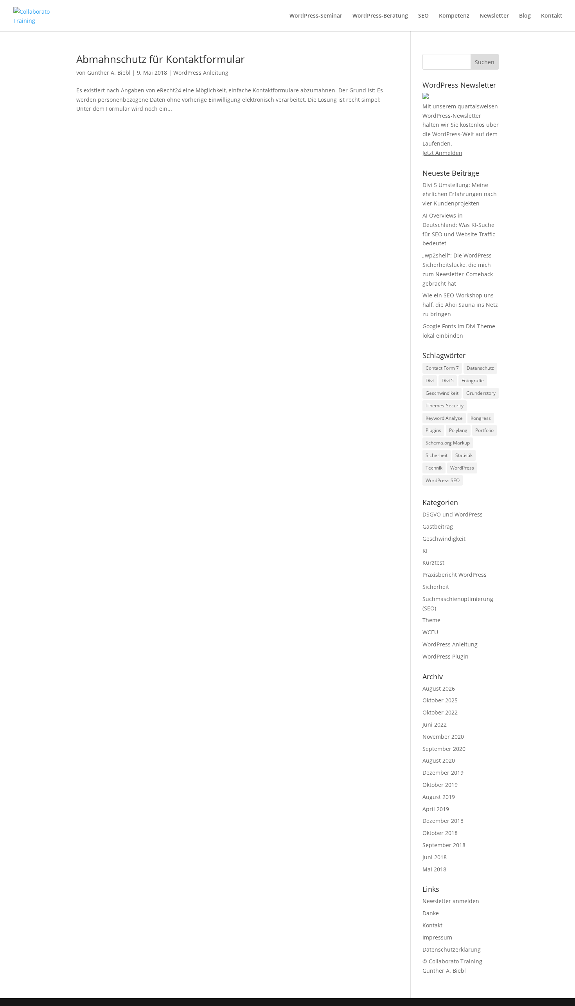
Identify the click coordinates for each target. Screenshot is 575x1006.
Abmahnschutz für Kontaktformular (160, 59)
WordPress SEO (443, 480)
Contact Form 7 (442, 368)
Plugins (433, 430)
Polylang (458, 430)
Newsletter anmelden (450, 901)
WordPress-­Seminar (315, 16)
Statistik (464, 455)
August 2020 (438, 760)
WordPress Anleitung (200, 72)
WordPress (462, 467)
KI (425, 550)
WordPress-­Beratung (380, 16)
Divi (430, 380)
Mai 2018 (434, 869)
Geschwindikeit (442, 393)
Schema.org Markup (448, 442)
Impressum (437, 937)
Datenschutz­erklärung (451, 949)
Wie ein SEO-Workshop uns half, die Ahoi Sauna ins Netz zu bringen (460, 305)
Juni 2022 (434, 724)
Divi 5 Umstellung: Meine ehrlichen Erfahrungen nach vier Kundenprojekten (459, 194)
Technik (434, 467)
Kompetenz (454, 16)
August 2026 (438, 688)
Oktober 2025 (440, 700)
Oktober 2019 (440, 784)
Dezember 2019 (443, 772)
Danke (430, 913)
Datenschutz (480, 368)
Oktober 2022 (440, 712)
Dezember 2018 (443, 820)
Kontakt (551, 16)
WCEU (430, 632)
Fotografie (473, 380)
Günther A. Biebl (109, 72)
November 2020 (443, 736)
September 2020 (443, 748)
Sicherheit (436, 455)
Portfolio (484, 430)
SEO (423, 16)
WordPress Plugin (445, 656)
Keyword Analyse (444, 418)
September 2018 (443, 845)
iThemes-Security (445, 405)
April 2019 (435, 809)
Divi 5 (448, 380)
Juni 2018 (434, 857)
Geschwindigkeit (443, 538)
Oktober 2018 (440, 833)
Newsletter (494, 16)
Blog (525, 16)
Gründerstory (481, 393)
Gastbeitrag (437, 526)
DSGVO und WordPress (452, 514)
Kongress (481, 418)
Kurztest (433, 562)
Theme (431, 620)
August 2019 (438, 797)
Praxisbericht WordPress (454, 574)
